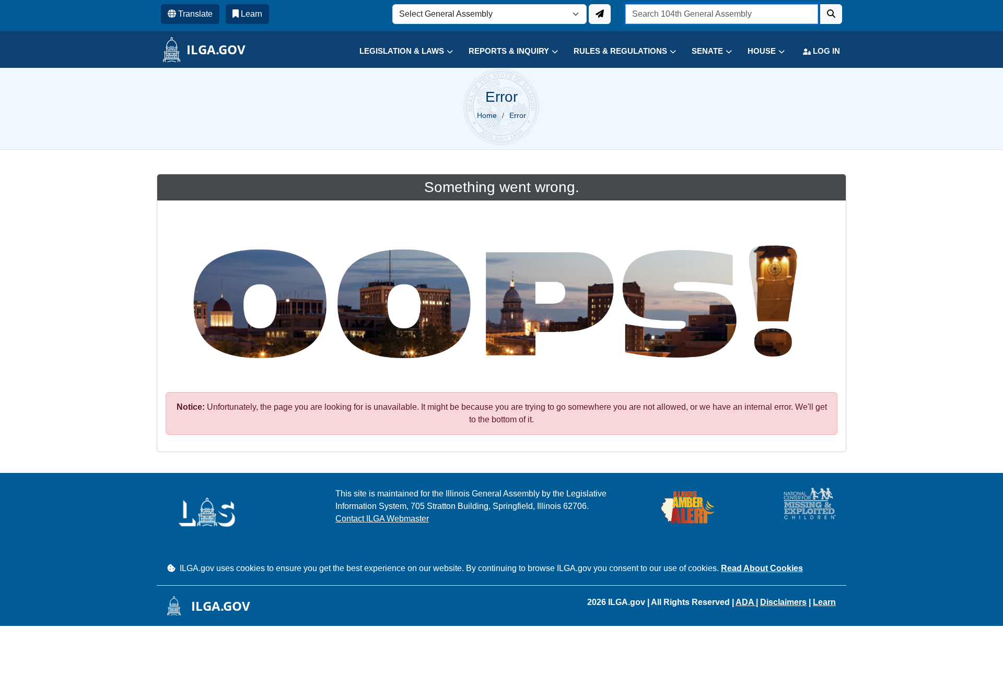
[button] (398, 51)
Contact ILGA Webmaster (382, 518)
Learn (824, 602)
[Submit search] (831, 14)
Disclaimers (783, 602)
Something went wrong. (501, 187)
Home (487, 115)
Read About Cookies (762, 568)
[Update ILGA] (600, 14)
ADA (746, 602)
